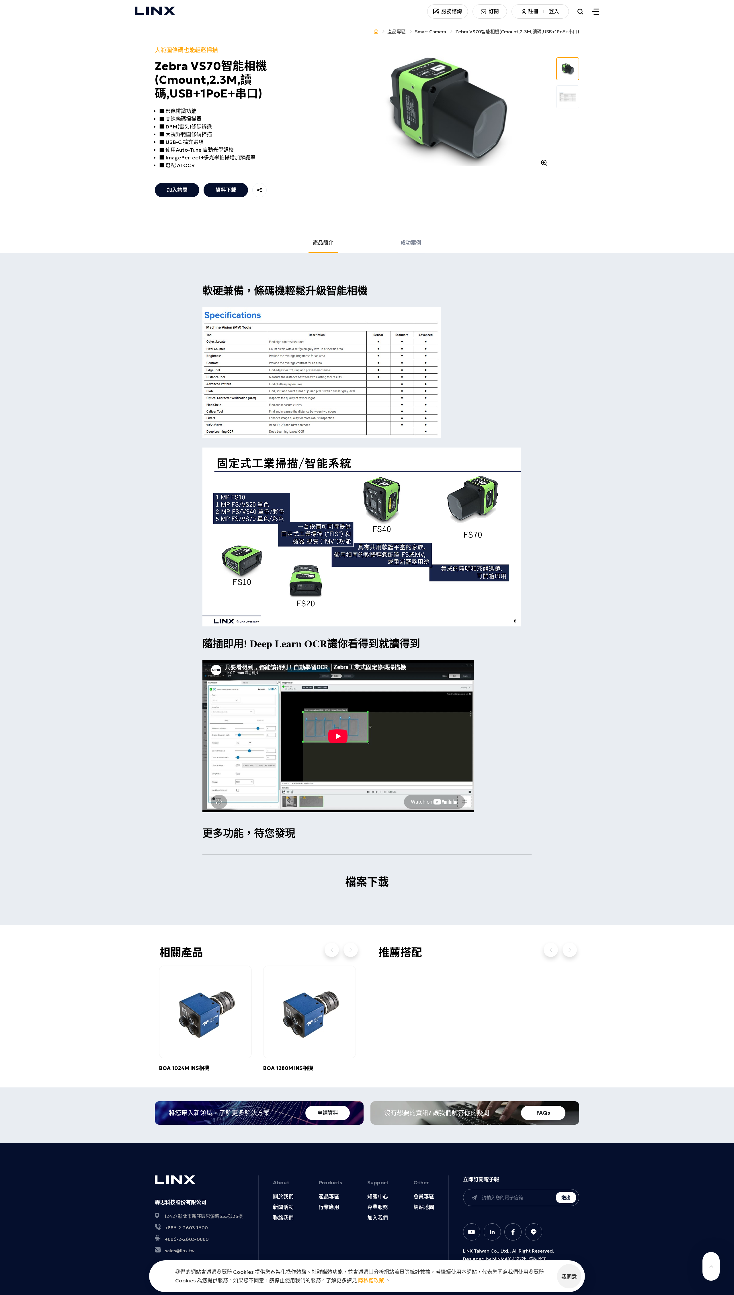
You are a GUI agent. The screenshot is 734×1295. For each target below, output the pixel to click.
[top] (711, 1266)
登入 (554, 11)
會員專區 (423, 1196)
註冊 (533, 11)
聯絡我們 (283, 1217)
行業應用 (329, 1207)
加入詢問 (177, 190)
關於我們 (283, 1196)
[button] (332, 950)
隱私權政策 (371, 1280)
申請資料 (327, 1113)
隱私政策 (537, 1259)
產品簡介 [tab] (323, 242)
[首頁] (376, 31)
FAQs (543, 1113)
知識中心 (377, 1196)
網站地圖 (423, 1207)
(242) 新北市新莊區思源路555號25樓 (204, 1216)
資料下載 (226, 190)
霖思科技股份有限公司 (180, 1202)
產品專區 (329, 1196)
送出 (566, 1197)
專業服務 (377, 1207)
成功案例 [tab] (411, 242)
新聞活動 (283, 1207)
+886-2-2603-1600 (186, 1227)
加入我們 (377, 1217)
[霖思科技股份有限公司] (155, 12)
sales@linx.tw (180, 1250)
